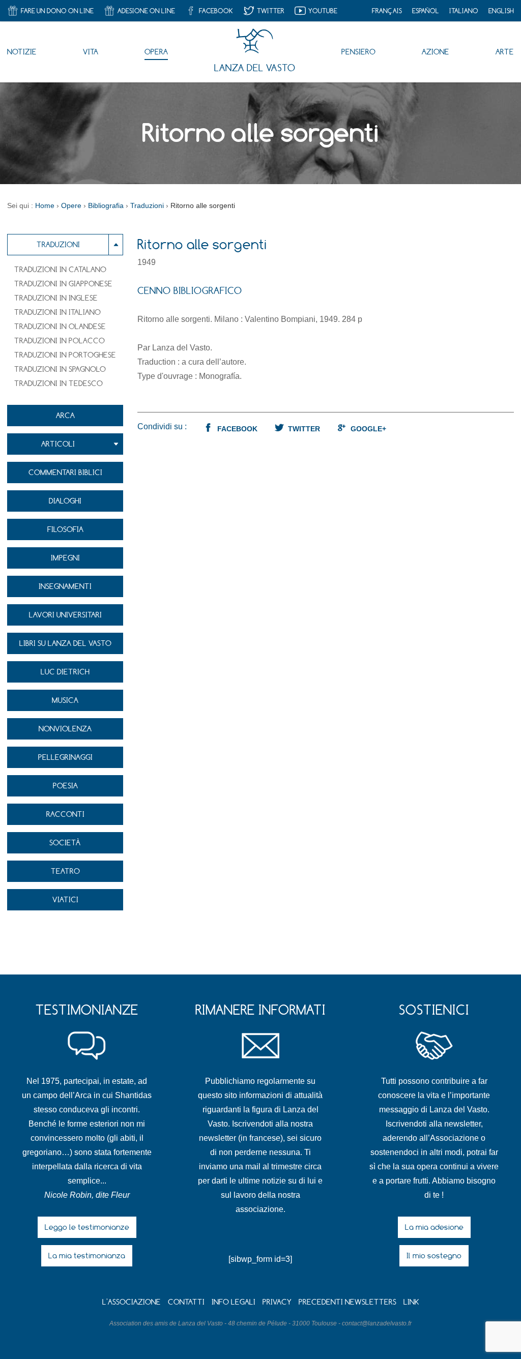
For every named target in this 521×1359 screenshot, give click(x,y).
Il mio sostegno (434, 1255)
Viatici (65, 899)
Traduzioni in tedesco (58, 383)
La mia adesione (434, 1227)
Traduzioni (58, 244)
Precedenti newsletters (347, 1302)
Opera (156, 51)
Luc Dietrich (65, 671)
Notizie (22, 51)
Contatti (186, 1302)
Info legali (233, 1302)
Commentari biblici (65, 472)
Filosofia (65, 529)
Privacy (277, 1302)
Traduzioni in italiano (57, 312)
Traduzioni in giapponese (63, 283)
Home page (254, 41)
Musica (65, 700)
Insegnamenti (65, 586)
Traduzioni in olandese (60, 326)
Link (411, 1302)
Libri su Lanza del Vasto (65, 643)
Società (65, 842)
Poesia (65, 785)
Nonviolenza (65, 728)
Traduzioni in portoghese (65, 355)
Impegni (65, 558)
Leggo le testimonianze (87, 1227)
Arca (65, 415)
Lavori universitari (65, 614)
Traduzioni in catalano (60, 269)
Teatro (65, 871)
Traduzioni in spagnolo (60, 369)
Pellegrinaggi (65, 757)
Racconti (65, 814)
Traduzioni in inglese (56, 298)
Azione (435, 51)
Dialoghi (65, 501)
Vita (90, 51)
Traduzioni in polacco (59, 340)
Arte (505, 51)
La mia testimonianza (86, 1255)
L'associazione (131, 1302)
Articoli (58, 444)
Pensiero (358, 51)
